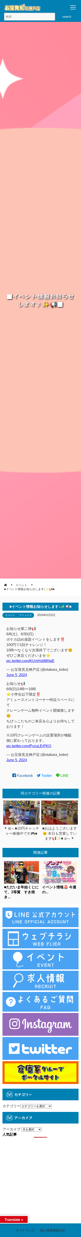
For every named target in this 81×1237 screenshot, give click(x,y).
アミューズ (25, 615)
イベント (10, 615)
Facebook (24, 776)
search (66, 16)
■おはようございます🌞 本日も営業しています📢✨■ (59, 833)
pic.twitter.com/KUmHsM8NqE (30, 661)
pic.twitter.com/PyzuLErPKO (28, 746)
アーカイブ (11, 1129)
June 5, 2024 (16, 675)
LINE (64, 776)
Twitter (46, 776)
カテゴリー (11, 1106)
